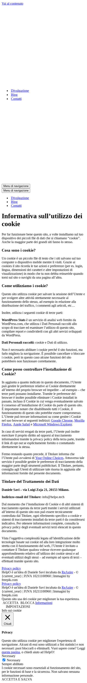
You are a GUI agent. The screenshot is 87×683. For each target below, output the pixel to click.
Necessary (13, 660)
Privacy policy (11, 568)
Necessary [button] (8, 656)
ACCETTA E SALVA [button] (17, 679)
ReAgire (67, 572)
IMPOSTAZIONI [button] (18, 606)
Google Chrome (62, 420)
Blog (14, 94)
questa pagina (11, 652)
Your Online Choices (49, 458)
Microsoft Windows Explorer (52, 424)
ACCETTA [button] (11, 603)
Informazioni (43, 603)
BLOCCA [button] (27, 603)
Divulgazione (20, 90)
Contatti (16, 99)
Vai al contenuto (12, 3)
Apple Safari (21, 424)
